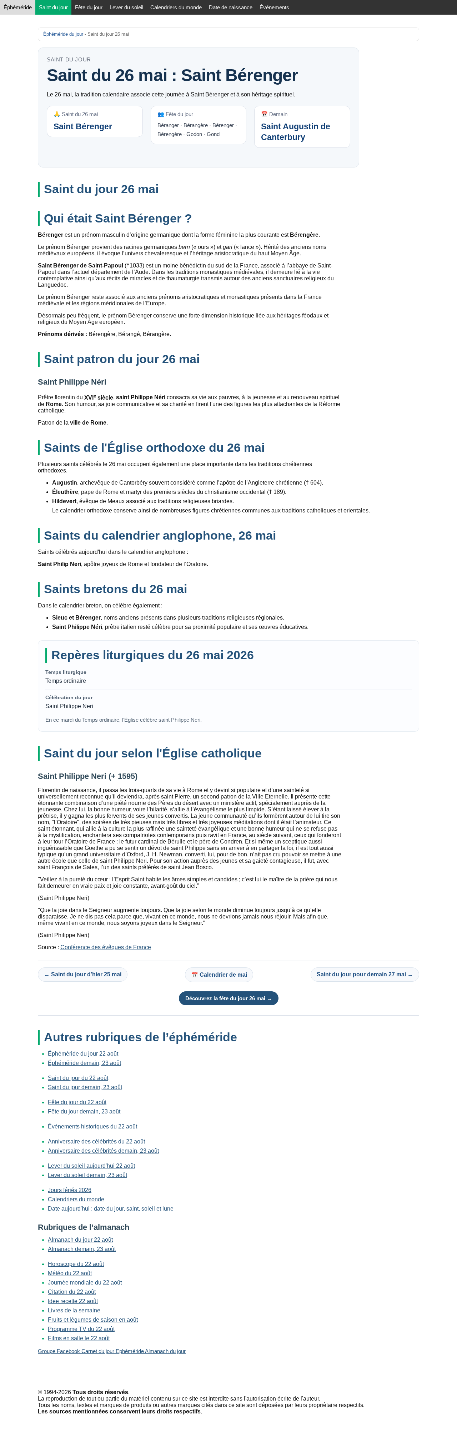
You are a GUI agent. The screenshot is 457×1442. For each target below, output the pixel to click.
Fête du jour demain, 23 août (84, 1111)
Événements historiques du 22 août (92, 1126)
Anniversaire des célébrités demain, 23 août (103, 1151)
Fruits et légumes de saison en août (93, 1320)
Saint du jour (53, 7)
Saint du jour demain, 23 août (85, 1087)
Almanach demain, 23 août (82, 1249)
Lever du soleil (126, 7)
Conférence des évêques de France (105, 947)
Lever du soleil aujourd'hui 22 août (91, 1166)
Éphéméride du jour (63, 34)
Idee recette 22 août (73, 1301)
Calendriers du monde (176, 7)
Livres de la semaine (74, 1310)
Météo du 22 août (70, 1273)
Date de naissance (230, 7)
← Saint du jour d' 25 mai (82, 974)
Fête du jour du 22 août (77, 1102)
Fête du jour (88, 7)
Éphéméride (18, 7)
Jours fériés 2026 (69, 1190)
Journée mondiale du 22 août (85, 1283)
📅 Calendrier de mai (219, 975)
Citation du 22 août (72, 1292)
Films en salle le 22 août (79, 1338)
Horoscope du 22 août (76, 1264)
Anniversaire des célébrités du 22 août (96, 1141)
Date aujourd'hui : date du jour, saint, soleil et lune (111, 1209)
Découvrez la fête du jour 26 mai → (228, 998)
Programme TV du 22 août (81, 1329)
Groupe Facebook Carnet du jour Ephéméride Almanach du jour (112, 1351)
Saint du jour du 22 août (78, 1078)
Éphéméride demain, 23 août (84, 1063)
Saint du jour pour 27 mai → (365, 974)
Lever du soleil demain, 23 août (87, 1175)
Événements (274, 7)
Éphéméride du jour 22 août (83, 1054)
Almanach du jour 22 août (80, 1240)
